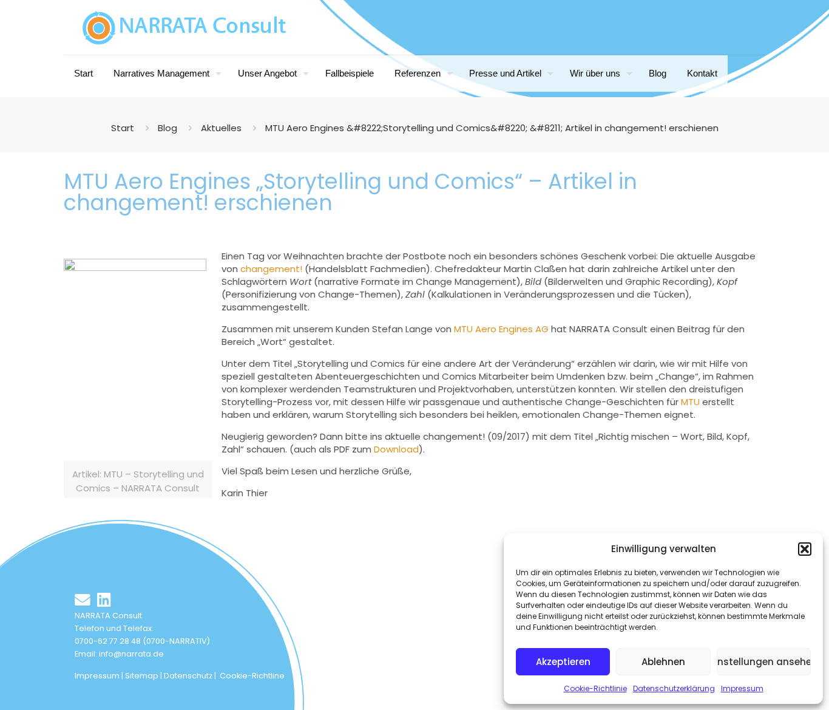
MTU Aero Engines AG (501, 329)
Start (122, 127)
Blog (167, 127)
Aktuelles (221, 127)
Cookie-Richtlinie (595, 688)
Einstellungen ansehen (764, 661)
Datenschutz (188, 676)
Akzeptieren (563, 661)
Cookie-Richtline (252, 676)
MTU (691, 401)
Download (396, 449)
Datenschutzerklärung (674, 688)
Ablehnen (663, 661)
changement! (271, 268)
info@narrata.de (131, 654)
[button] (805, 549)
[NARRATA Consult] (184, 27)
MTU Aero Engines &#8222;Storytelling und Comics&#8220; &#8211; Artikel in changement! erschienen (492, 127)
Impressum (742, 688)
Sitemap (141, 676)
